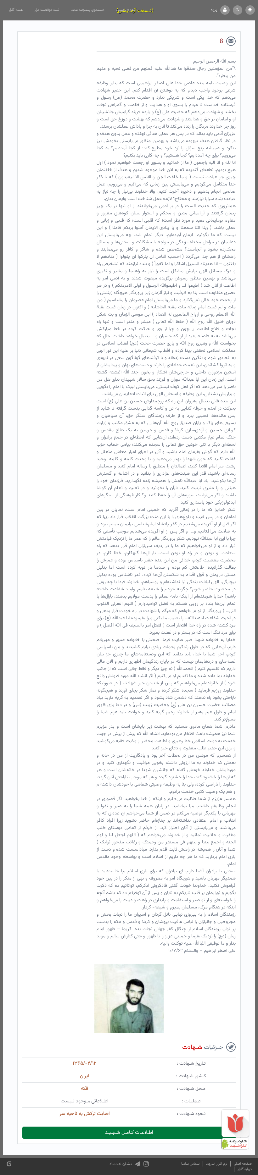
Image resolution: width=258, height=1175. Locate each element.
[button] (237, 10)
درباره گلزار (245, 1169)
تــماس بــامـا (190, 1164)
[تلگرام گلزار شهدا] (137, 1164)
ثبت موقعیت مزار (47, 10)
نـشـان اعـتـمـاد (120, 1164)
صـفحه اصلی (243, 1164)
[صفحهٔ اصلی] (250, 10)
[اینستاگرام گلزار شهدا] (146, 1164)
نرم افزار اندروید (216, 1164)
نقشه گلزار (16, 10)
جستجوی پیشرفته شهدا (87, 10)
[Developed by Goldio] (9, 1164)
